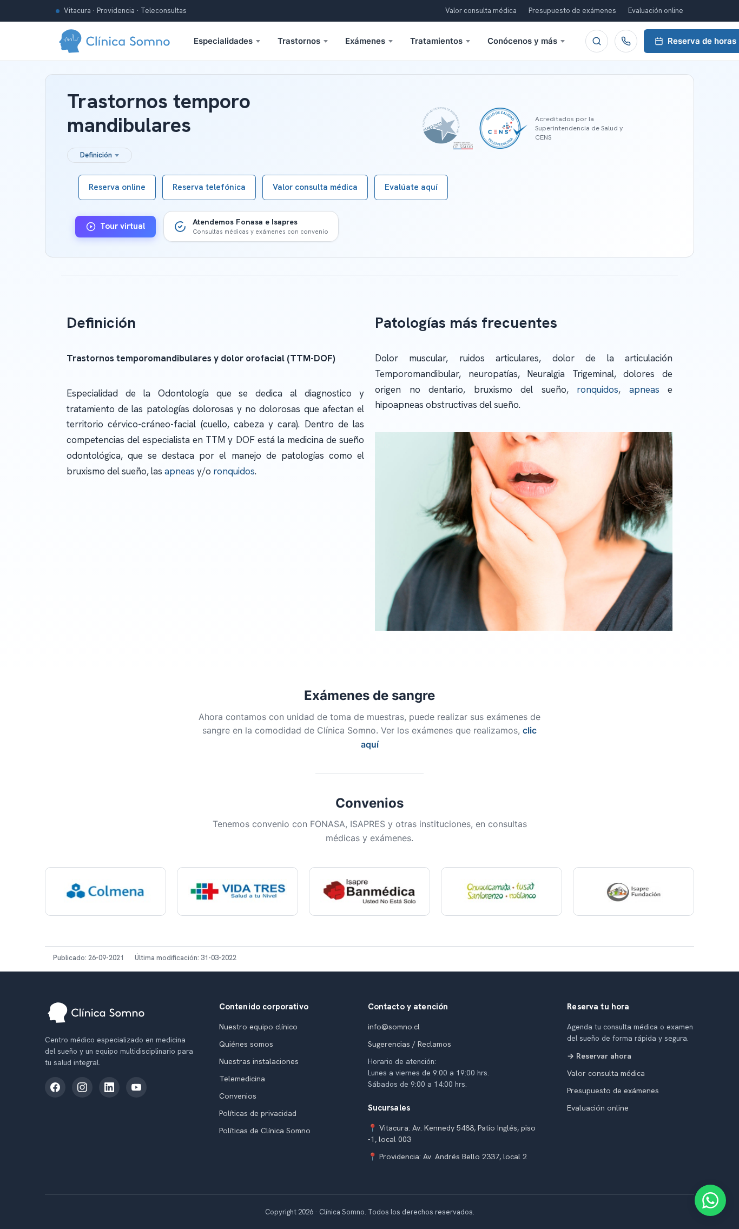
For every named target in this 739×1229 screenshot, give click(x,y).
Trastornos (299, 41)
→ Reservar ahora (599, 1056)
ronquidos (234, 471)
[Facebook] (55, 1087)
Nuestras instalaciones (259, 1061)
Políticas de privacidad (257, 1113)
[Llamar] (626, 41)
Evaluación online (655, 10)
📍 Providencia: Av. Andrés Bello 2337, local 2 (447, 1156)
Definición (96, 155)
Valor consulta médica (481, 10)
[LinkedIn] (109, 1087)
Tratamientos (436, 41)
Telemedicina (242, 1078)
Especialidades (223, 41)
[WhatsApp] (710, 1200)
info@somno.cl (394, 1027)
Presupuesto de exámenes (572, 10)
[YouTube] (136, 1087)
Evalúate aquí (411, 187)
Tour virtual (122, 226)
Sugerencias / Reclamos (409, 1044)
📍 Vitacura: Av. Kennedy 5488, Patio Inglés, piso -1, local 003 (452, 1133)
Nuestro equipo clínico (258, 1027)
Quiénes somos (246, 1044)
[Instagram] (82, 1087)
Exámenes (365, 41)
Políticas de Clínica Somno (265, 1130)
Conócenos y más (522, 41)
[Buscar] (596, 41)
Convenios (237, 1096)
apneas (179, 471)
